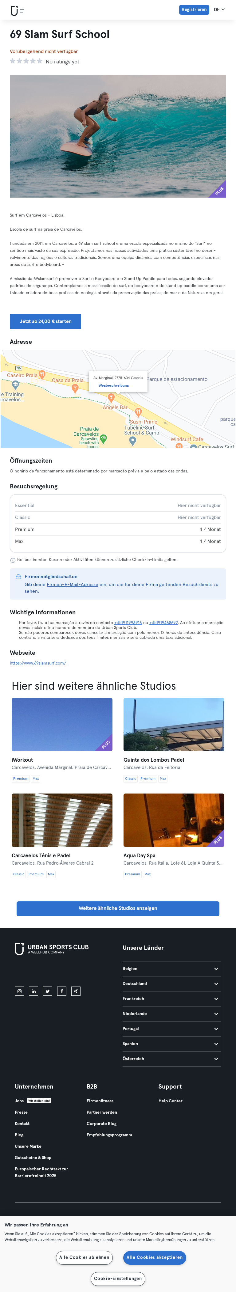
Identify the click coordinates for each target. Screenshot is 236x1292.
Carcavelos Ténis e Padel (41, 855)
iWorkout (22, 760)
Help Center (171, 1101)
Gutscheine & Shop (33, 1158)
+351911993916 (128, 623)
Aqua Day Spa (139, 855)
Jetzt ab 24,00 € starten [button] (45, 321)
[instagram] (19, 991)
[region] (118, 1254)
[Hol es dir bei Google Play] (80, 972)
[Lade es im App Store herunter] (35, 972)
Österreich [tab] (133, 1059)
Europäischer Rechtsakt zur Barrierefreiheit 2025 (41, 1172)
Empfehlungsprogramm (109, 1135)
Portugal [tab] (131, 1029)
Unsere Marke (28, 1146)
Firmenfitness (100, 1101)
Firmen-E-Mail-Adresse (72, 584)
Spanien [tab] (130, 1044)
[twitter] (47, 991)
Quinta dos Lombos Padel (154, 760)
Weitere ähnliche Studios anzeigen (118, 908)
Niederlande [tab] (135, 1014)
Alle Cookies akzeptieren (155, 1258)
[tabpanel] (118, 523)
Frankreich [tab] (133, 999)
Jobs (19, 1101)
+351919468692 (163, 623)
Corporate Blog (101, 1124)
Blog (19, 1135)
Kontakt (22, 1124)
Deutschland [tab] (135, 984)
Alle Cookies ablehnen (84, 1258)
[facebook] (61, 991)
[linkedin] (33, 991)
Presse (21, 1112)
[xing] (76, 991)
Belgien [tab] (130, 969)
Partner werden (102, 1112)
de (217, 10)
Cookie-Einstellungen (118, 1279)
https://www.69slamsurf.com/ (38, 663)
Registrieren (194, 9)
